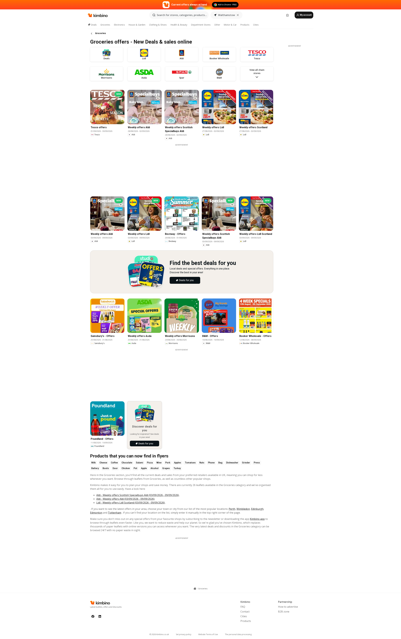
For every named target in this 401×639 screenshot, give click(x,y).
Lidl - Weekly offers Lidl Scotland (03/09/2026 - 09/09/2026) (130, 502)
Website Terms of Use (208, 634)
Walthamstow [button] (226, 15)
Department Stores (201, 24)
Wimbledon (243, 509)
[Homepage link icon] (195, 588)
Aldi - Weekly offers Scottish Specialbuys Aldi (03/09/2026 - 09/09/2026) (137, 495)
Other (217, 24)
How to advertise (288, 606)
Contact (245, 611)
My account (305, 15)
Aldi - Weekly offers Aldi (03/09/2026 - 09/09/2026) (125, 499)
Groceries (105, 24)
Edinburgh (257, 509)
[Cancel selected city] (237, 15)
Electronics (119, 24)
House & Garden (136, 24)
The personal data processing (238, 634)
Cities (256, 24)
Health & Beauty (178, 24)
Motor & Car (230, 24)
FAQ (242, 606)
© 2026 (159, 634)
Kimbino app (257, 519)
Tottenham (114, 512)
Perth (232, 509)
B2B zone (283, 611)
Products (244, 24)
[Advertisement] (182, 168)
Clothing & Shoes (158, 24)
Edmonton (96, 512)
